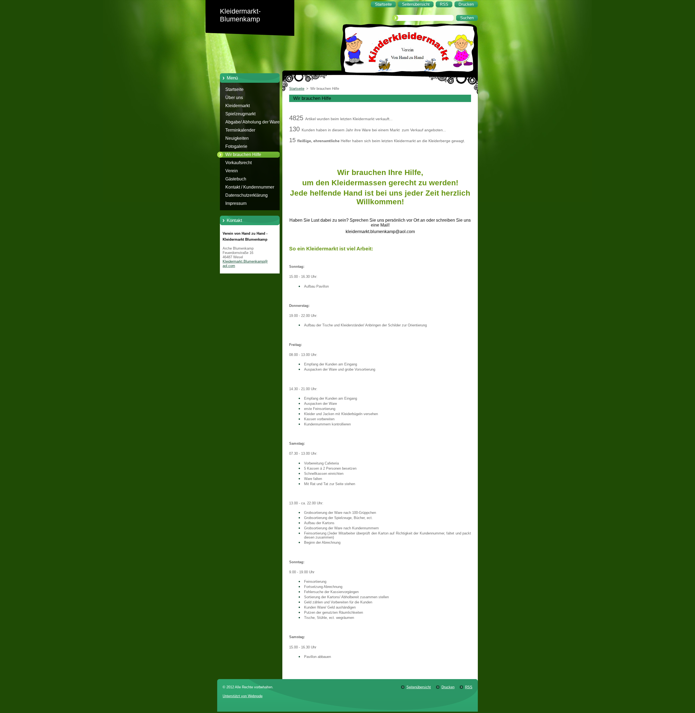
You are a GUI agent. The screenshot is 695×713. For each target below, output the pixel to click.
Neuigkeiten (237, 138)
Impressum (236, 203)
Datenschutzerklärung (246, 195)
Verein (231, 170)
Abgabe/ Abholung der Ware (252, 122)
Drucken (447, 687)
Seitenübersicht (418, 687)
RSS (468, 687)
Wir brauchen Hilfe (243, 154)
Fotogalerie (236, 146)
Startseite (234, 89)
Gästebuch (235, 179)
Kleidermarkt (237, 105)
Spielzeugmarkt (240, 114)
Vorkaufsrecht (238, 162)
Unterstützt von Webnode (243, 696)
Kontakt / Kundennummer (249, 187)
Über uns (234, 97)
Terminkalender (240, 130)
